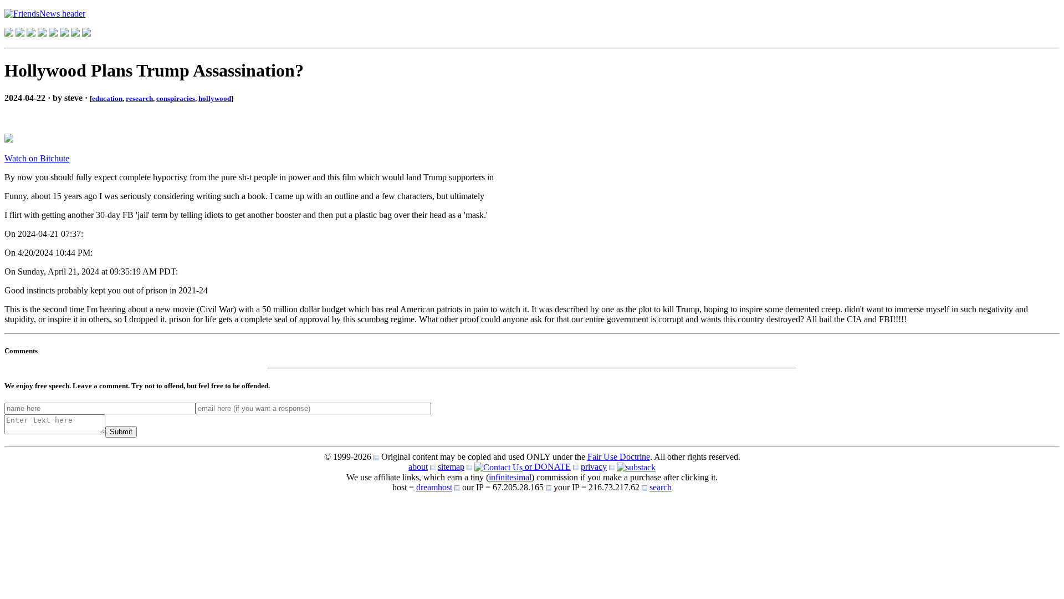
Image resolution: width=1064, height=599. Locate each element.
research (139, 98)
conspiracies (175, 98)
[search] (75, 33)
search (660, 487)
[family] (53, 33)
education (107, 98)
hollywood (214, 98)
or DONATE (547, 466)
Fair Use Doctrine (618, 456)
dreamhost (434, 487)
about (418, 466)
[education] (42, 33)
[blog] (20, 33)
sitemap (451, 466)
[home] (8, 33)
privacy (594, 466)
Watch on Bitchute (36, 158)
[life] (64, 33)
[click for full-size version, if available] (8, 139)
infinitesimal (510, 477)
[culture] (31, 33)
